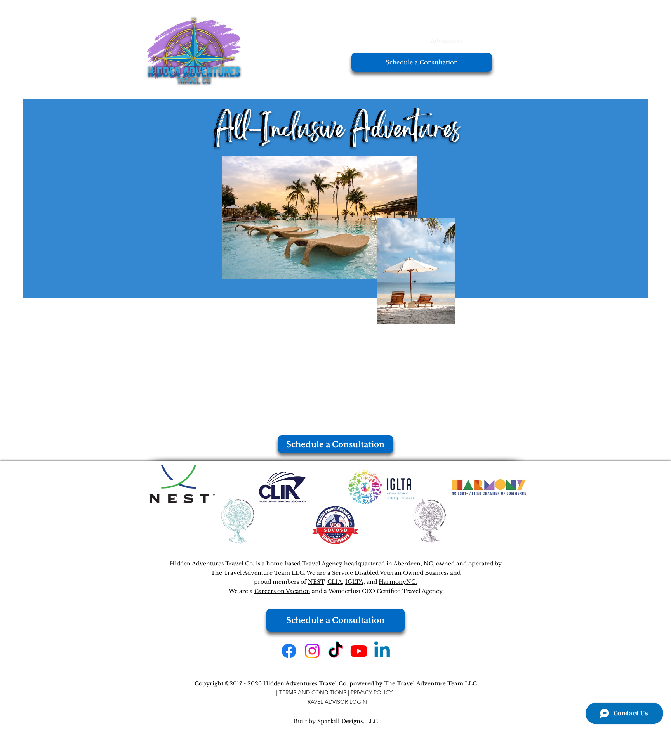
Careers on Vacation (282, 591)
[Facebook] (289, 651)
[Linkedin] (382, 651)
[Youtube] (359, 651)
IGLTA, (355, 581)
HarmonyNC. (398, 581)
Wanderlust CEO (352, 591)
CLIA (334, 581)
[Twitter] (312, 651)
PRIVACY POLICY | (373, 692)
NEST (316, 581)
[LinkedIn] (335, 651)
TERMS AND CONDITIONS (312, 692)
